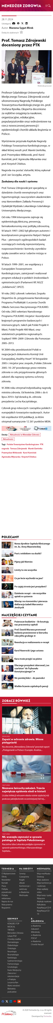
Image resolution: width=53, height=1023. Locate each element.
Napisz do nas (7, 901)
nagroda (5, 448)
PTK (41, 444)
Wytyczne (41, 898)
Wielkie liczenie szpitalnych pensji (31, 686)
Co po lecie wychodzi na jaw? (28, 578)
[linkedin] (26, 23)
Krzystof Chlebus (28, 456)
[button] (48, 6)
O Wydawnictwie (8, 873)
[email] (13, 23)
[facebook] (18, 23)
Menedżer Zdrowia (15, 933)
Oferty (4, 876)
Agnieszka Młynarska (11, 456)
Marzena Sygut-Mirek (21, 28)
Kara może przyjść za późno (28, 658)
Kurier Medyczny (14, 970)
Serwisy (22, 873)
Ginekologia (12, 967)
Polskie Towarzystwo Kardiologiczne (23, 444)
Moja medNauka (43, 873)
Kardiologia (12, 957)
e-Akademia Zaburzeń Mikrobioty (36, 929)
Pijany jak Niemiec (23, 561)
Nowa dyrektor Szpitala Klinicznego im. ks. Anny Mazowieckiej (32, 545)
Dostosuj (40, 876)
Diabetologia (13, 945)
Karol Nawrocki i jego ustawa (28, 650)
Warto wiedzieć (14, 985)
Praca (4, 886)
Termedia (47, 1016)
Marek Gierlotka (35, 448)
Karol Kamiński (29, 452)
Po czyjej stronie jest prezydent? (30, 586)
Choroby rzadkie (14, 939)
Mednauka (23, 895)
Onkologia (12, 948)
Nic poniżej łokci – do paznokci (29, 677)
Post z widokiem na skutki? (28, 553)
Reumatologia (13, 954)
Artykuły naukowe (44, 901)
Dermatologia (13, 942)
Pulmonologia (13, 964)
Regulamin (6, 907)
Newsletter (6, 880)
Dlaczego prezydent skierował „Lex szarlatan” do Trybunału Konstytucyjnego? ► (31, 668)
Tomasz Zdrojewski (18, 448)
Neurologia (12, 951)
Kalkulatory (41, 904)
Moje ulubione (43, 880)
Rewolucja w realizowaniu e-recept (31, 642)
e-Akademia (24, 892)
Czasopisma (24, 876)
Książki (22, 880)
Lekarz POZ (12, 936)
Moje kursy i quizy (44, 895)
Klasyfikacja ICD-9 (44, 907)
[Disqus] (27, 497)
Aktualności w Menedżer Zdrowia (24, 434)
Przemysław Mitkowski (12, 452)
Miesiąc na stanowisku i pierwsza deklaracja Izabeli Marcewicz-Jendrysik (30, 604)
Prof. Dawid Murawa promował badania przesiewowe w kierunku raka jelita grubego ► (31, 632)
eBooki (22, 883)
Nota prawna (7, 904)
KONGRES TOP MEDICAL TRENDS (13, 926)
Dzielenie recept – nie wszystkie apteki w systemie (30, 595)
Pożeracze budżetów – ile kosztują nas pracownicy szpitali (31, 623)
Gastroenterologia (15, 961)
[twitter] (22, 23)
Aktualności (8, 439)
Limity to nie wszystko (25, 569)
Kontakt (5, 883)
